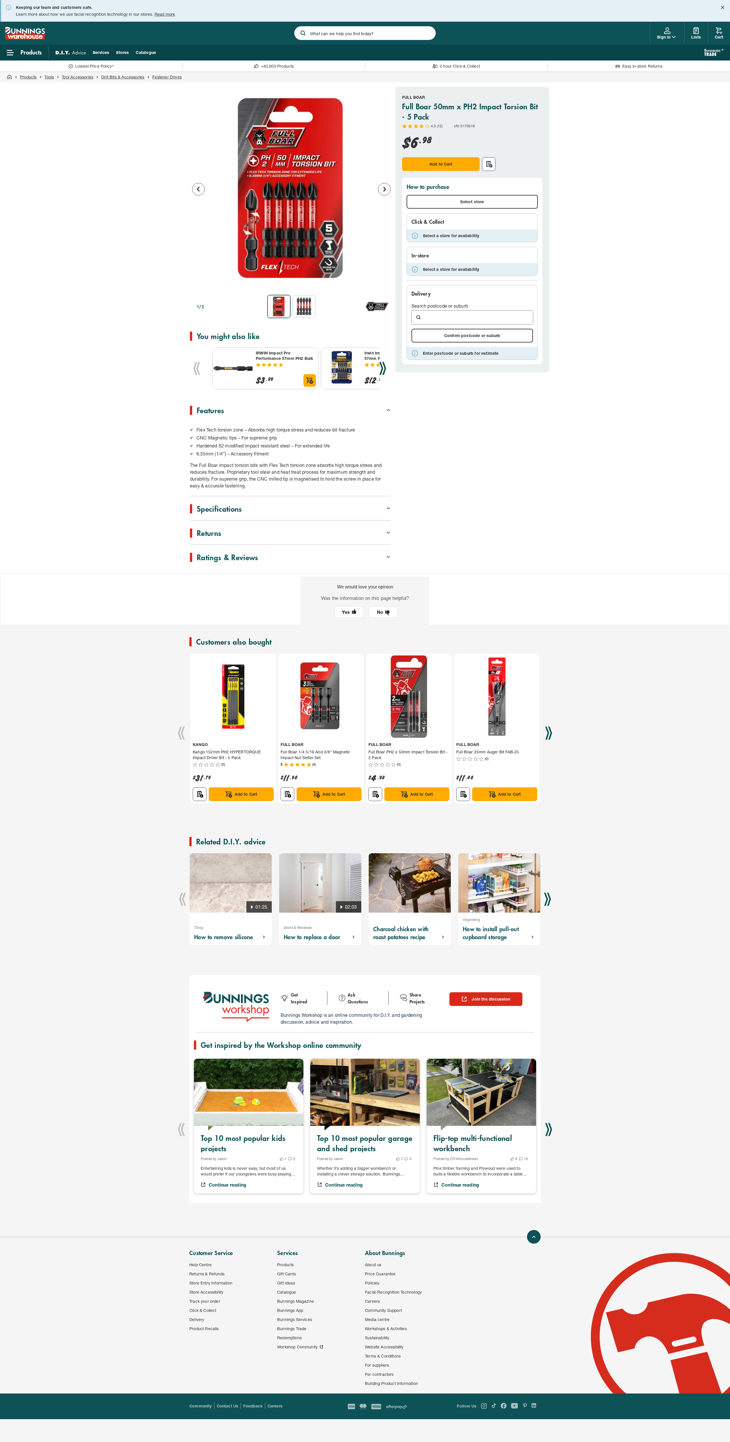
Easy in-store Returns (642, 66)
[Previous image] (198, 189)
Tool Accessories (77, 76)
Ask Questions (358, 998)
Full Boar (413, 97)
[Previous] (196, 368)
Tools (49, 76)
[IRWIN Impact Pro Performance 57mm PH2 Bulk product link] (233, 368)
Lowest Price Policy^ (94, 66)
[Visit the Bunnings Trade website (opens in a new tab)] (713, 52)
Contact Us (228, 1405)
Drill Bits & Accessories (122, 76)
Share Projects (417, 998)
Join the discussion (491, 999)
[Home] (9, 77)
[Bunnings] (25, 38)
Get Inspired (299, 998)
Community (200, 1405)
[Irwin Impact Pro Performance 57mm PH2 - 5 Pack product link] (341, 368)
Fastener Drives (167, 76)
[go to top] (534, 1237)
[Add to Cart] (309, 380)
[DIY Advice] (71, 52)
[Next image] (384, 189)
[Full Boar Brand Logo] (377, 306)
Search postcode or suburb (439, 305)
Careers (275, 1405)
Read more (165, 14)
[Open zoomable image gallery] (384, 282)
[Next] (382, 368)
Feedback (252, 1405)
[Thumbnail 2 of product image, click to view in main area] (304, 306)
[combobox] (365, 33)
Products (28, 76)
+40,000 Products (277, 66)
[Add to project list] (489, 164)
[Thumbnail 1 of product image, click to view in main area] (278, 306)
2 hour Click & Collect (460, 66)
